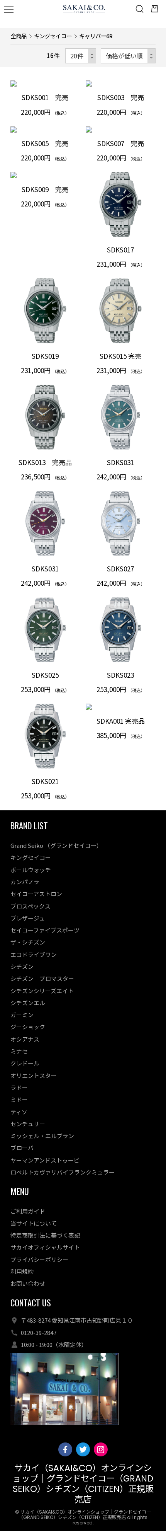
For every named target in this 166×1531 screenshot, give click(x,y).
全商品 (18, 36)
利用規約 (22, 1271)
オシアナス (24, 1039)
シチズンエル (27, 1003)
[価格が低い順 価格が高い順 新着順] (128, 55)
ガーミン (22, 1015)
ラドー (19, 1087)
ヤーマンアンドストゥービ (45, 1160)
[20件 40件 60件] (80, 55)
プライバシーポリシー (39, 1259)
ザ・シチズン (27, 942)
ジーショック (27, 1027)
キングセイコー (53, 36)
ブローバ (22, 1148)
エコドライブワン (33, 954)
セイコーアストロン (36, 894)
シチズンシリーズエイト (42, 991)
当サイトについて (33, 1223)
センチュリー (27, 1124)
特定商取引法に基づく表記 (45, 1235)
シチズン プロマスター (42, 978)
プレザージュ (27, 918)
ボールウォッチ (30, 870)
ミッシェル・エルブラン (42, 1136)
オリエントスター (33, 1075)
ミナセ (19, 1051)
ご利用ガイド (27, 1211)
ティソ (18, 1112)
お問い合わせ (27, 1283)
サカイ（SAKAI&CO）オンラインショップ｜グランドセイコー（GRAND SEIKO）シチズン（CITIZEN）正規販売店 (83, 1483)
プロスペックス (30, 906)
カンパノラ (24, 882)
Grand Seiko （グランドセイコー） (56, 845)
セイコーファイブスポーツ (45, 930)
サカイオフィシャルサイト (45, 1247)
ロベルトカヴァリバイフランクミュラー (62, 1172)
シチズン (22, 966)
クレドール (24, 1063)
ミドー (19, 1099)
